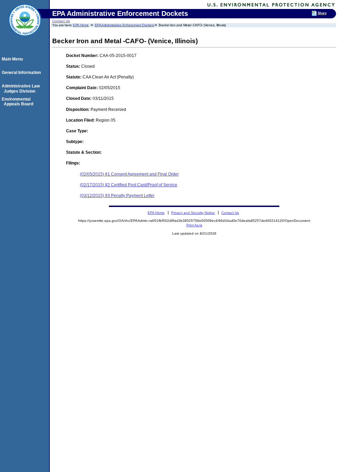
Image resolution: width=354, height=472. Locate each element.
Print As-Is (194, 225)
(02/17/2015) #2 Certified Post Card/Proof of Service (128, 184)
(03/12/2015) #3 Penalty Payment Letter (117, 195)
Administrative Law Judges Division (22, 88)
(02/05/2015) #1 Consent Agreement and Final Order (129, 174)
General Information (22, 72)
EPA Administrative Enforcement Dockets (124, 25)
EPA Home (81, 25)
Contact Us (61, 21)
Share (322, 13)
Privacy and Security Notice (193, 213)
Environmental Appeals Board (18, 101)
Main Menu (13, 59)
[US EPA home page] (25, 39)
